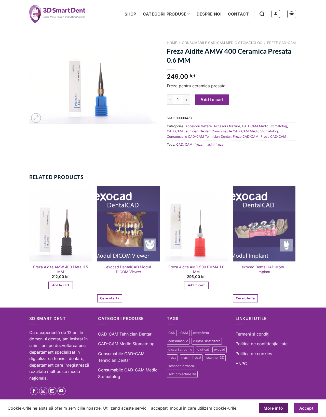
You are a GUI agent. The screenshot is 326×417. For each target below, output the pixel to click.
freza (198, 144)
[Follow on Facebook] (34, 391)
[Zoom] (36, 118)
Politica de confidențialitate (262, 343)
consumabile (178, 341)
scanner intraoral (181, 366)
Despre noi (209, 14)
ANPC (241, 363)
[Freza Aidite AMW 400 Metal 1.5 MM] (60, 224)
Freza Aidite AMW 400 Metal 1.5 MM (60, 269)
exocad (219, 349)
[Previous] (29, 246)
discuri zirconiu (180, 349)
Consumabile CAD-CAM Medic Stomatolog (222, 43)
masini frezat (214, 144)
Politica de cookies (254, 353)
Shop (130, 14)
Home (172, 43)
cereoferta (201, 333)
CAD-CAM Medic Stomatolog (264, 126)
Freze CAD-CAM (281, 43)
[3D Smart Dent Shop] (57, 14)
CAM (189, 144)
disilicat (203, 349)
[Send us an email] (52, 391)
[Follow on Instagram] (43, 391)
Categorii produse (164, 14)
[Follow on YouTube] (61, 391)
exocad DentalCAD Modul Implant (264, 269)
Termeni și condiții (253, 334)
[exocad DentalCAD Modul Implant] (264, 224)
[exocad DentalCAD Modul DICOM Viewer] (128, 224)
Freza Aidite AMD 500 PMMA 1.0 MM (196, 269)
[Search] (262, 13)
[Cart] (291, 14)
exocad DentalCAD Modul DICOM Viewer (128, 269)
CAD (179, 144)
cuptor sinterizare (206, 341)
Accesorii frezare (198, 126)
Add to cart (212, 99)
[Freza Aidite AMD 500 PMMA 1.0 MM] (196, 224)
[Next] (295, 246)
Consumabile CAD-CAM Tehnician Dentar (199, 136)
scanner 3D (215, 357)
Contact (238, 14)
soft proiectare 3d (182, 374)
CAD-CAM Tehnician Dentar (188, 131)
